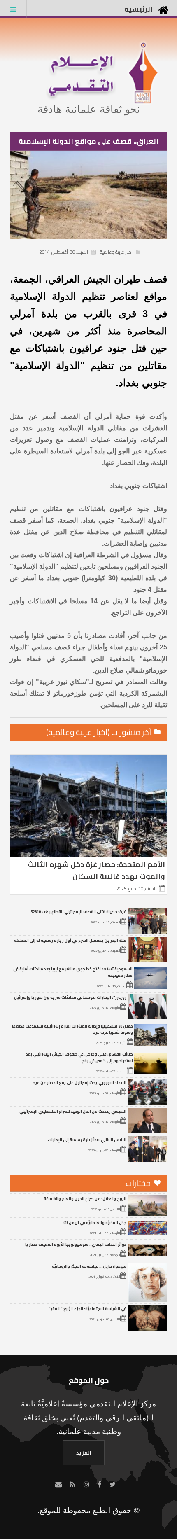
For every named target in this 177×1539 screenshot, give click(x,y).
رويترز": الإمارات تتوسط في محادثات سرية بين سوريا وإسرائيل (70, 997)
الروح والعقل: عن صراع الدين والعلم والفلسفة (85, 1198)
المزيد (83, 1452)
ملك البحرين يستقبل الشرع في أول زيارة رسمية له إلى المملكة (70, 940)
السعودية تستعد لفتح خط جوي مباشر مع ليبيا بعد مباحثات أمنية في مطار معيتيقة (73, 972)
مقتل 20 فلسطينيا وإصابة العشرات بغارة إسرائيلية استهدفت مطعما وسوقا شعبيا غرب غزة (72, 1029)
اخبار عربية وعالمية (116, 252)
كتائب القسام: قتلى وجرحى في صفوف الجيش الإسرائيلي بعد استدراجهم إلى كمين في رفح (79, 1057)
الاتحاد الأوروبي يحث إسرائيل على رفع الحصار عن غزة (79, 1082)
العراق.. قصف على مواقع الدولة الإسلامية (88, 141)
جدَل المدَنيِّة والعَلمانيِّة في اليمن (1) (94, 1222)
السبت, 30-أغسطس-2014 (64, 252)
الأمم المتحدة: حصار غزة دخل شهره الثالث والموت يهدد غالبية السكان (96, 870)
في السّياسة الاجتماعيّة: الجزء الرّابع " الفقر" (87, 1308)
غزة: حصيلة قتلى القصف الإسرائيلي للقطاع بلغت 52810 (78, 911)
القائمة (13, 9)
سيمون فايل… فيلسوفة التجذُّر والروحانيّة (89, 1266)
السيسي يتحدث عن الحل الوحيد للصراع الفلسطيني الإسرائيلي (72, 1111)
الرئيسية (138, 9)
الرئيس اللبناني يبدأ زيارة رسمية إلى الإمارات (87, 1139)
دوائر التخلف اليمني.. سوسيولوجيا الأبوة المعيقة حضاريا (75, 1244)
